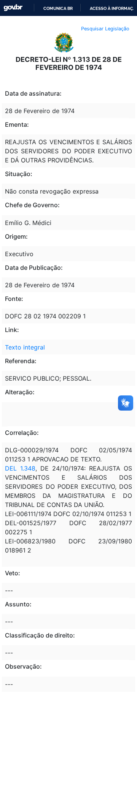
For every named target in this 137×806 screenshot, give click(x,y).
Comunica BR (58, 8)
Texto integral (25, 347)
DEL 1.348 (20, 468)
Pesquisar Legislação (105, 28)
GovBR (12, 7)
